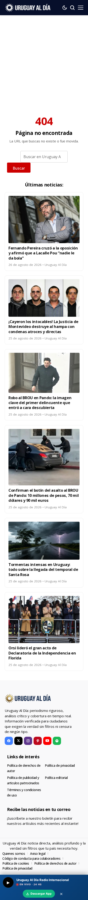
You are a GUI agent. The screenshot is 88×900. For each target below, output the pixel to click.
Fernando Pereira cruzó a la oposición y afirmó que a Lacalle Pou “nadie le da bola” (43, 253)
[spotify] (57, 741)
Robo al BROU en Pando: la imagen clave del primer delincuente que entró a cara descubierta (39, 402)
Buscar (19, 168)
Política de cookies (15, 863)
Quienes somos (13, 853)
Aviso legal (37, 853)
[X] (18, 741)
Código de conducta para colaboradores (31, 858)
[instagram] (28, 741)
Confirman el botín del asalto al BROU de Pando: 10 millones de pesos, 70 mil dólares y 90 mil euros (43, 495)
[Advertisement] (44, 61)
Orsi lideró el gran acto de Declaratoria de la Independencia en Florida (42, 653)
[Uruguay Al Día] (28, 7)
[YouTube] (47, 741)
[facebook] (9, 741)
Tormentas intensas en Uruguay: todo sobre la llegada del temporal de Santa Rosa (43, 569)
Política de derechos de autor (55, 863)
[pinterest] (38, 741)
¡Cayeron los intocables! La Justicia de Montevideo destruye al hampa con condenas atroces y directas (43, 326)
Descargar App (41, 893)
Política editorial (56, 777)
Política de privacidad (60, 765)
